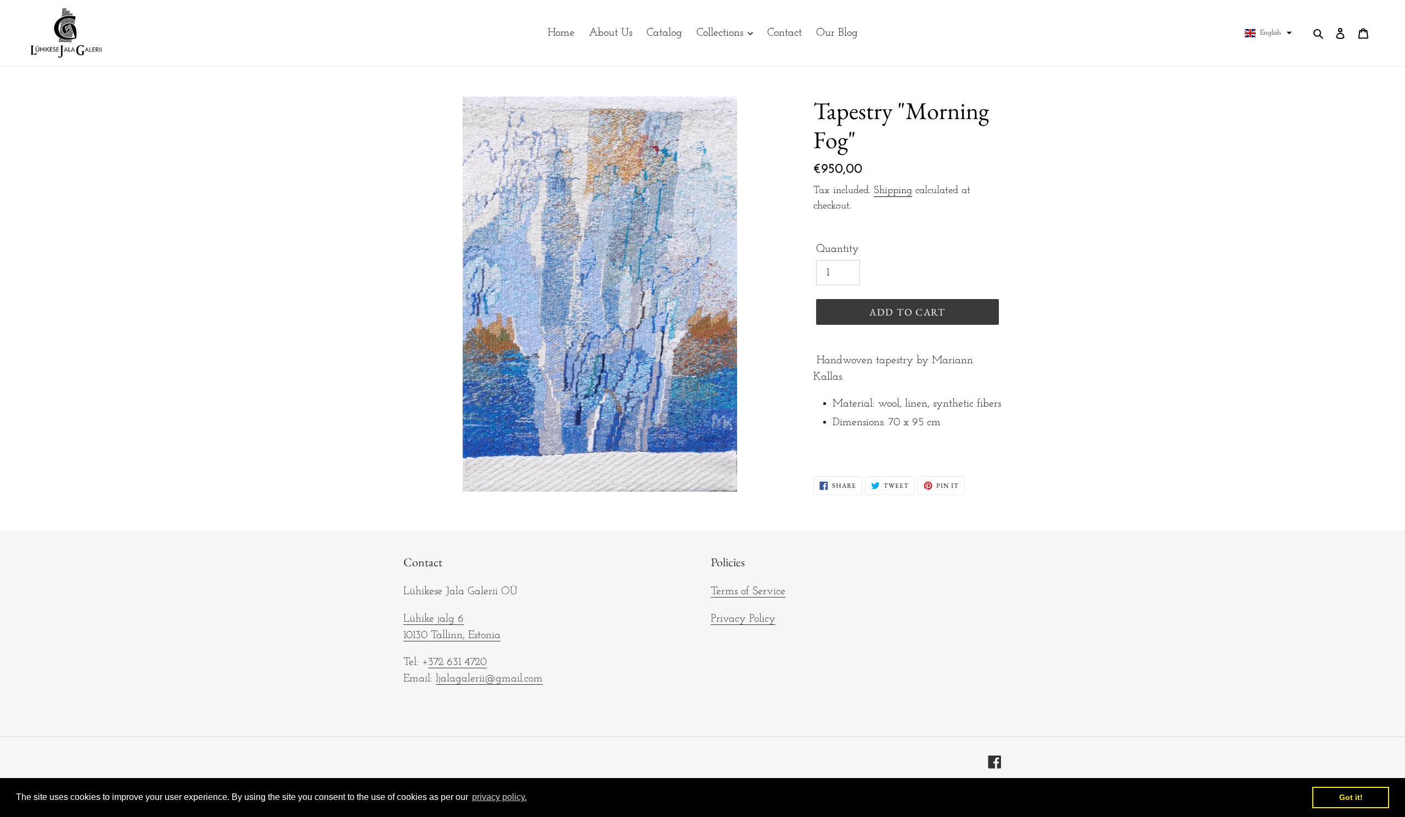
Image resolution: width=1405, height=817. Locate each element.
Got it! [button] (1351, 797)
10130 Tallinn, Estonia (452, 635)
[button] (1268, 33)
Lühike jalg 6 (433, 618)
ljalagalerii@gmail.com (489, 678)
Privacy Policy (743, 618)
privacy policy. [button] (499, 797)
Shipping (893, 190)
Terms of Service (748, 591)
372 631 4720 (457, 662)
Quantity (837, 249)
